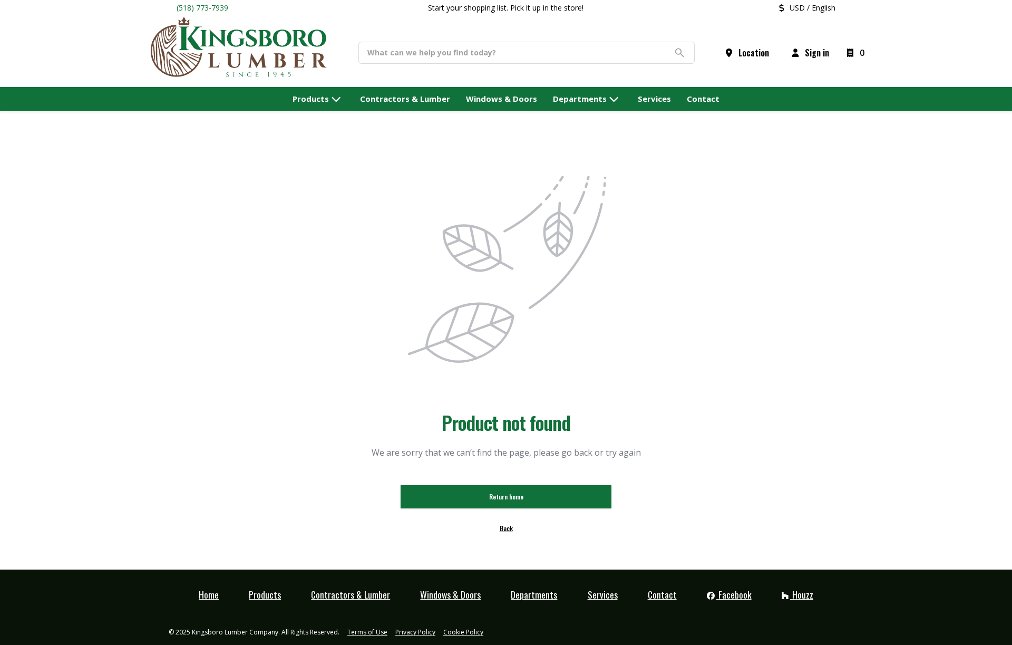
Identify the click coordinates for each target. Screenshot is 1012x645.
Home (209, 594)
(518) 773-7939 (202, 8)
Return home (506, 496)
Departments (534, 594)
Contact (662, 594)
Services (603, 594)
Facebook (734, 594)
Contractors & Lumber (350, 594)
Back (506, 528)
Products (265, 594)
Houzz (801, 594)
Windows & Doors (450, 594)
